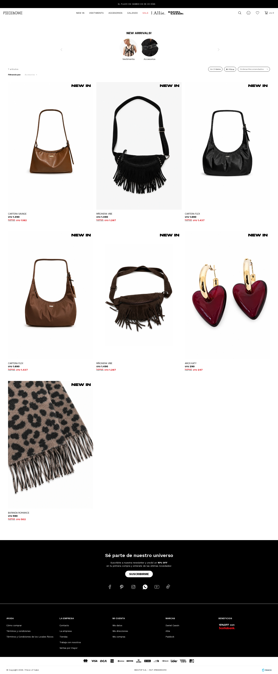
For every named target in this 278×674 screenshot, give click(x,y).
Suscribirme (139, 574)
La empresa (66, 631)
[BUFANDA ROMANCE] (50, 445)
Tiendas (64, 637)
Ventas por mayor (69, 648)
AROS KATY (190, 363)
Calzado (132, 13)
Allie (168, 631)
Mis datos (117, 625)
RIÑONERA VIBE (104, 213)
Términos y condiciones (18, 631)
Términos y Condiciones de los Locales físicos (29, 637)
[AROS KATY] (227, 295)
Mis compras (118, 637)
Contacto (64, 625)
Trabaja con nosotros (70, 642)
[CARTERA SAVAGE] (50, 146)
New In (80, 13)
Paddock (170, 637)
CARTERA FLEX (192, 213)
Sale (145, 13)
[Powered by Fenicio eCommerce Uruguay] (267, 670)
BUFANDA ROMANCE (18, 512)
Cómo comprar (14, 625)
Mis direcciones (120, 631)
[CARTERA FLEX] (227, 146)
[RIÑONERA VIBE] (138, 146)
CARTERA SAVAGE (17, 213)
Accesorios (115, 13)
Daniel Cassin (172, 625)
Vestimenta (96, 13)
